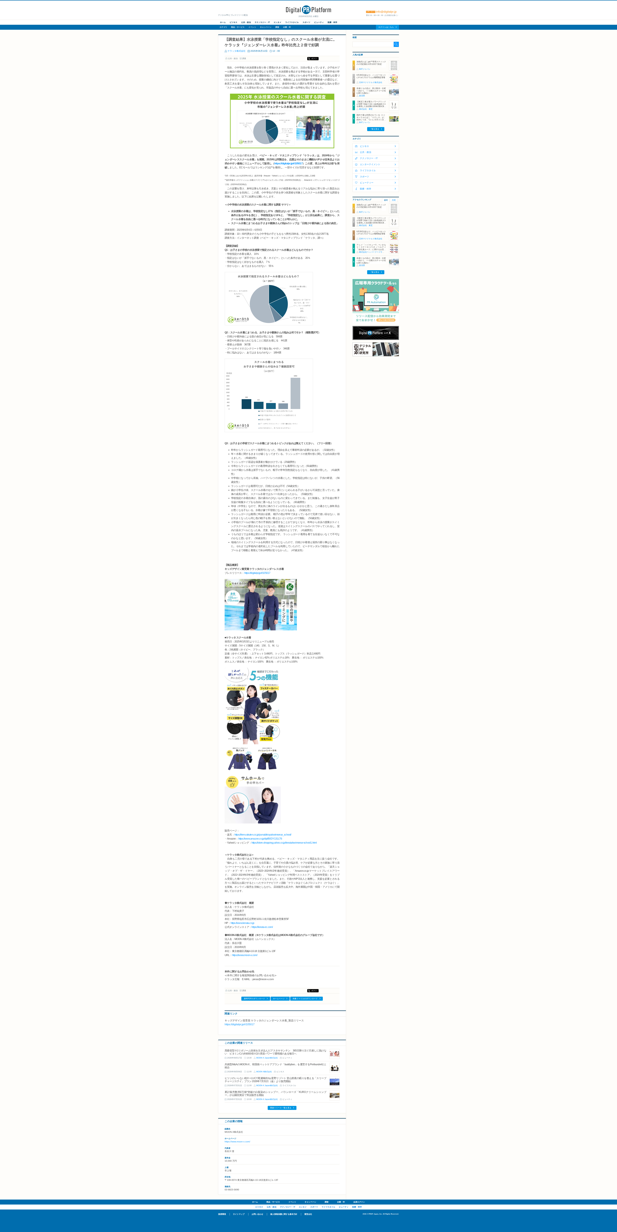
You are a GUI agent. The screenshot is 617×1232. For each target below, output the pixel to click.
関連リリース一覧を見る (280, 1108)
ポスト (314, 59)
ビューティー (366, 182)
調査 (277, 27)
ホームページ (279, 998)
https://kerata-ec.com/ (262, 927)
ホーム (223, 22)
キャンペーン (266, 27)
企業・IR (287, 27)
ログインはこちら (386, 27)
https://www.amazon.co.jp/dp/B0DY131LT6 (260, 838)
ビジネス (233, 22)
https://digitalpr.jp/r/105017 (288, 163)
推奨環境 (222, 1214)
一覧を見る (374, 129)
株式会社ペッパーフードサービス (373, 252)
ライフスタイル (292, 22)
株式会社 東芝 (366, 109)
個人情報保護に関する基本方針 (283, 1214)
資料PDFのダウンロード (254, 998)
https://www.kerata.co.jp (242, 923)
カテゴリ (223, 27)
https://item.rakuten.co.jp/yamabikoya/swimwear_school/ (262, 834)
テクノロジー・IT (262, 22)
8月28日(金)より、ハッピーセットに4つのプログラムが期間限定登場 (371, 76)
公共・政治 (246, 22)
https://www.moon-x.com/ (244, 955)
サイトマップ (239, 1214)
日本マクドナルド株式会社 (370, 82)
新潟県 (362, 96)
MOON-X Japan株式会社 (267, 1058)
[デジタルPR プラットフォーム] (308, 13)
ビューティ (319, 22)
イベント (252, 27)
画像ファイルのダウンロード (305, 998)
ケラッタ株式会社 (237, 51)
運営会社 (308, 1214)
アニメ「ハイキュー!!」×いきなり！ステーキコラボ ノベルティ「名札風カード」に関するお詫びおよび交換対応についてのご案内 (371, 248)
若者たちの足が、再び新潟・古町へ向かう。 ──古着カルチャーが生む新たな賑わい (371, 90)
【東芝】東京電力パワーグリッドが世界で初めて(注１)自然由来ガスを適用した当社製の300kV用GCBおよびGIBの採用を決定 (371, 105)
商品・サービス (238, 27)
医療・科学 (332, 22)
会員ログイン (359, 1202)
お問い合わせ (257, 1214)
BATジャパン (364, 69)
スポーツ (306, 22)
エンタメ (277, 22)
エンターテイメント (370, 164)
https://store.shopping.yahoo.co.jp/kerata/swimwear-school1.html (284, 842)
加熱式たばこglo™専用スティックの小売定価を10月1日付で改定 (371, 63)
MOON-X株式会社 (264, 1072)
